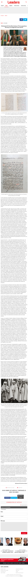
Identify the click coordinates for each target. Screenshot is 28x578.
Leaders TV (11, 563)
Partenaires (5, 563)
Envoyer (24, 533)
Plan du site (17, 570)
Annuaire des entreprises (19, 569)
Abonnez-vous (21, 496)
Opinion (10, 5)
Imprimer (20, 487)
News (6, 15)
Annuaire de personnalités (4, 570)
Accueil (2, 15)
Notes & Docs (16, 5)
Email (2, 516)
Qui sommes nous (3, 571)
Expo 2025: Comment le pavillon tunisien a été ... (8, 551)
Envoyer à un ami (10, 487)
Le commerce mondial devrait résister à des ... (20, 551)
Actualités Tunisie (3, 569)
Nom (2, 511)
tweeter (25, 19)
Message (3, 520)
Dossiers (8, 563)
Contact (17, 571)
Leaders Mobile (3, 572)
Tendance (23, 563)
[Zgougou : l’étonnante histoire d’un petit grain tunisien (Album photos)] (16, 542)
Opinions (20, 563)
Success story (16, 563)
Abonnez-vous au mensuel (19, 572)
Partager (21, 19)
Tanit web (21, 576)
